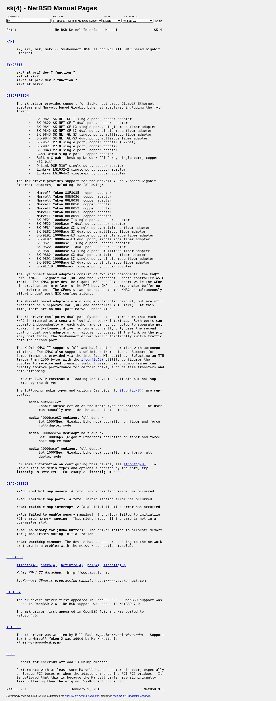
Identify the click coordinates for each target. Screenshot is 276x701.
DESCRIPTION (17, 96)
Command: (14, 17)
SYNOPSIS (14, 65)
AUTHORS (13, 627)
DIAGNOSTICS (17, 484)
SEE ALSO (14, 557)
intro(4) (49, 565)
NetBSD (69, 695)
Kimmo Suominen (89, 695)
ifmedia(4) (27, 565)
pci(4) (93, 565)
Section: (59, 17)
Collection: (130, 17)
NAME (10, 41)
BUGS (10, 654)
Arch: (109, 17)
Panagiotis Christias (138, 695)
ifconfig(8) (92, 359)
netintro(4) (72, 565)
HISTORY (13, 592)
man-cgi (117, 695)
